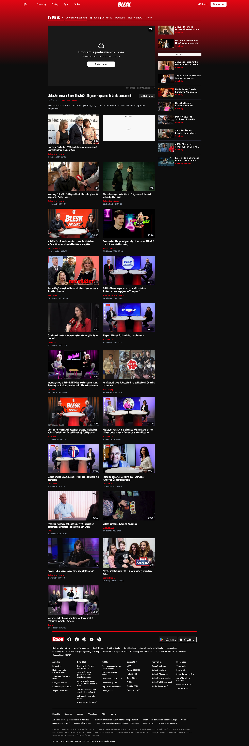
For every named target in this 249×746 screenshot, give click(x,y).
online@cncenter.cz (60, 732)
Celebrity (41, 4)
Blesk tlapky (108, 389)
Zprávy (55, 4)
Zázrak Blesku (109, 578)
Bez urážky (52, 295)
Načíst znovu (101, 64)
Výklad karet (108, 528)
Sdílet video (147, 96)
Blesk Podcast (54, 248)
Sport (66, 4)
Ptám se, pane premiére (113, 295)
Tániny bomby (109, 248)
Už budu (51, 389)
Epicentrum (108, 339)
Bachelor (51, 625)
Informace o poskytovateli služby (140, 88)
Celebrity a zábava (69, 100)
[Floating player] (151, 29)
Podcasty (52, 436)
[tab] (56, 17)
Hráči (50, 531)
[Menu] (25, 4)
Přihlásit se (218, 4)
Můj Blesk (203, 4)
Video (77, 4)
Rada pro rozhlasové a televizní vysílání (175, 732)
